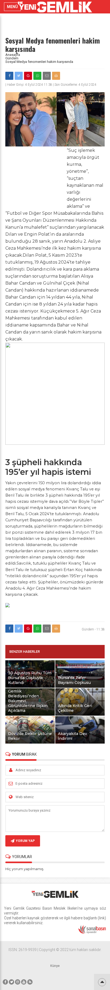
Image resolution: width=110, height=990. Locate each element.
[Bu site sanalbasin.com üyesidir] (92, 932)
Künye (55, 966)
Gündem (11, 58)
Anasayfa (12, 55)
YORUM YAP (25, 841)
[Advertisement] (34, 176)
